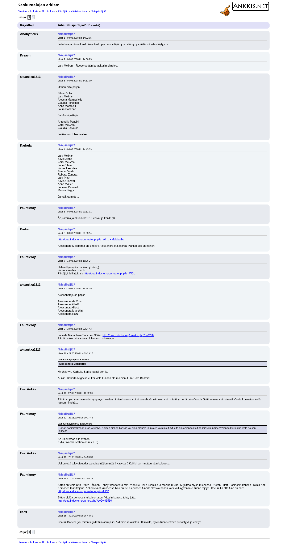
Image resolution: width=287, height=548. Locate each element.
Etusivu (22, 11)
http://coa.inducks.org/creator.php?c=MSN (128, 335)
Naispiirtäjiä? (98, 11)
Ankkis (34, 11)
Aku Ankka (48, 11)
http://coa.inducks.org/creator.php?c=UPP (83, 491)
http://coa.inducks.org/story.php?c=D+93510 (85, 500)
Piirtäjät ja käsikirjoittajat (73, 11)
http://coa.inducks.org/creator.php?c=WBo (109, 273)
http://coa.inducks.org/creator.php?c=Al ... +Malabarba (91, 239)
